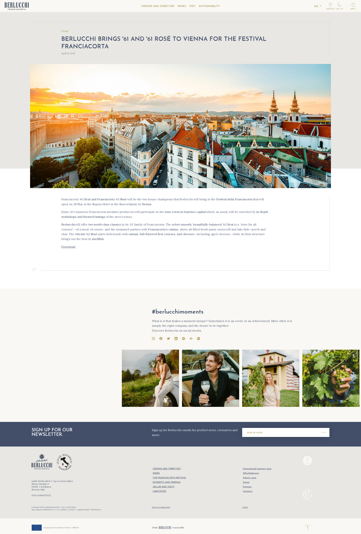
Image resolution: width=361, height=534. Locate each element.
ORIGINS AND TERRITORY (157, 6)
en (316, 6)
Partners (247, 487)
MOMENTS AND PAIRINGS (166, 482)
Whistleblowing (251, 473)
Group (246, 482)
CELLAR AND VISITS (163, 487)
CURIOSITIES (159, 491)
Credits (245, 507)
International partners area (257, 469)
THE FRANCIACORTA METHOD (169, 478)
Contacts (247, 491)
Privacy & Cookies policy (161, 507)
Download (68, 247)
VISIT (192, 6)
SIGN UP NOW (254, 433)
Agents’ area (249, 478)
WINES (181, 6)
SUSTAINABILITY (209, 6)
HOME (64, 31)
